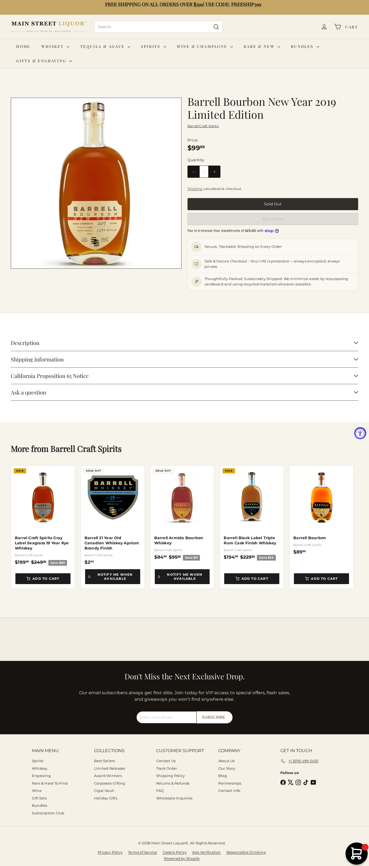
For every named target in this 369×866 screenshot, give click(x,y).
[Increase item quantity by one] (214, 172)
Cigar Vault (104, 790)
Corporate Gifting (109, 783)
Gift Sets (39, 798)
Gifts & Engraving (42, 60)
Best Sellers (104, 761)
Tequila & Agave (103, 46)
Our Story (226, 768)
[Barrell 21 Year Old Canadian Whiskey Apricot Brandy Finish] (113, 515)
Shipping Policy (170, 775)
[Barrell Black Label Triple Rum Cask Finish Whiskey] (252, 513)
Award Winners (108, 775)
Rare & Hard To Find (50, 783)
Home (23, 46)
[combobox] (159, 27)
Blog (222, 775)
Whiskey (53, 46)
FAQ (160, 790)
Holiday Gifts (105, 798)
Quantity (195, 159)
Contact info (229, 790)
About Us (226, 761)
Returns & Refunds (173, 783)
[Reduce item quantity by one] (193, 172)
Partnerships (229, 783)
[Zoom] (96, 183)
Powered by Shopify (182, 858)
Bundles (303, 46)
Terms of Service (142, 852)
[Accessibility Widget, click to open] (360, 433)
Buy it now (273, 218)
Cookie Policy (175, 852)
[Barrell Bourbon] (321, 510)
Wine (37, 790)
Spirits (151, 46)
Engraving (41, 775)
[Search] (216, 27)
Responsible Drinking (246, 852)
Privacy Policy (110, 852)
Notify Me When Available (115, 576)
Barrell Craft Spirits (86, 448)
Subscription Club (48, 813)
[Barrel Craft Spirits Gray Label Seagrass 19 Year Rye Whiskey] (43, 515)
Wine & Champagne (203, 46)
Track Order (166, 768)
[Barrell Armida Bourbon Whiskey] (182, 513)
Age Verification (206, 852)
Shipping (194, 189)
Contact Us (166, 761)
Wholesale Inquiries (174, 798)
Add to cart (45, 579)
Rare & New (260, 46)
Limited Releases (109, 768)
